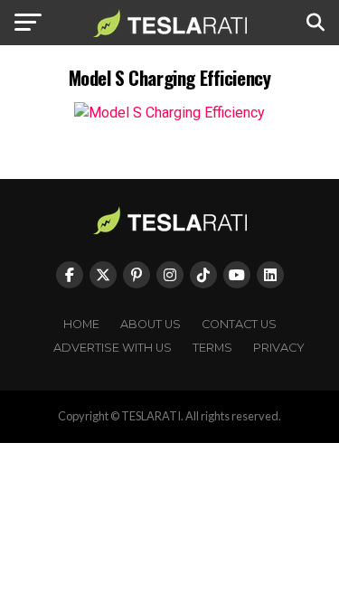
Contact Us (239, 324)
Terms (212, 347)
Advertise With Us (112, 347)
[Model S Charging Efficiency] (169, 112)
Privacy (279, 347)
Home (81, 324)
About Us (150, 324)
